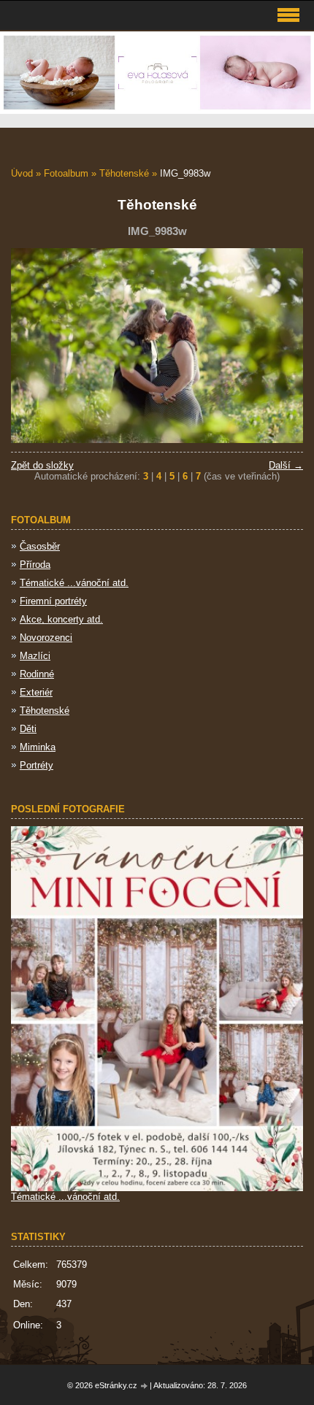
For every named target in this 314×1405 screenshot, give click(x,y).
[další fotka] (279, 345)
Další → (286, 465)
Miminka (37, 747)
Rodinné (37, 674)
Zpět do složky (42, 465)
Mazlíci (35, 655)
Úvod (22, 173)
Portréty (36, 765)
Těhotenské (124, 173)
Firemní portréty (53, 601)
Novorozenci (46, 637)
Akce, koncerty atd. (61, 619)
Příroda (35, 564)
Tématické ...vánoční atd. (74, 582)
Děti (28, 728)
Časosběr (40, 546)
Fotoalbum (66, 173)
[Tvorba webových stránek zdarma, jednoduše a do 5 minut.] (144, 1386)
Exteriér (36, 692)
